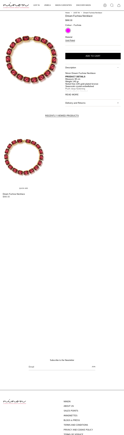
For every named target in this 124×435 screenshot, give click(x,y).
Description (70, 67)
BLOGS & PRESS (72, 420)
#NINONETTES (70, 415)
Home (67, 13)
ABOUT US (69, 406)
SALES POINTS (71, 411)
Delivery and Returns (75, 103)
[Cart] (118, 5)
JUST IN (76, 13)
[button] (47, 5)
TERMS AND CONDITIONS (76, 425)
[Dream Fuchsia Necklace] (23, 156)
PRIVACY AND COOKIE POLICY (78, 430)
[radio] (68, 30)
